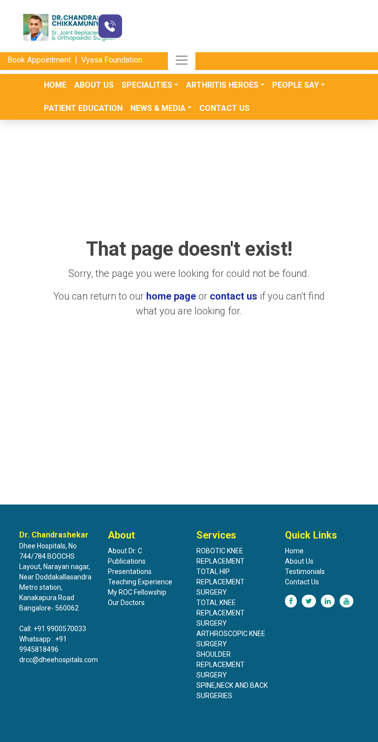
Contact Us (302, 582)
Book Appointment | (43, 60)
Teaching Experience (140, 582)
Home (55, 85)
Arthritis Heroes (222, 85)
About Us (94, 85)
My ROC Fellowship (137, 592)
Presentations (130, 571)
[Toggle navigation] (181, 60)
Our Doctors (126, 603)
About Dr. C (125, 551)
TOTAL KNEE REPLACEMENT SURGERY (220, 613)
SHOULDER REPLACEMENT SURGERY (220, 664)
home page (171, 296)
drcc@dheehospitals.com (58, 660)
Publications (127, 561)
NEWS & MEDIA (158, 108)
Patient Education (83, 108)
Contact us (224, 108)
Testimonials (305, 571)
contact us (233, 296)
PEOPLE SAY (295, 85)
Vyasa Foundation (111, 60)
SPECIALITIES (147, 85)
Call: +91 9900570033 (52, 629)
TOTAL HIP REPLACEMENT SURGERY (220, 582)
